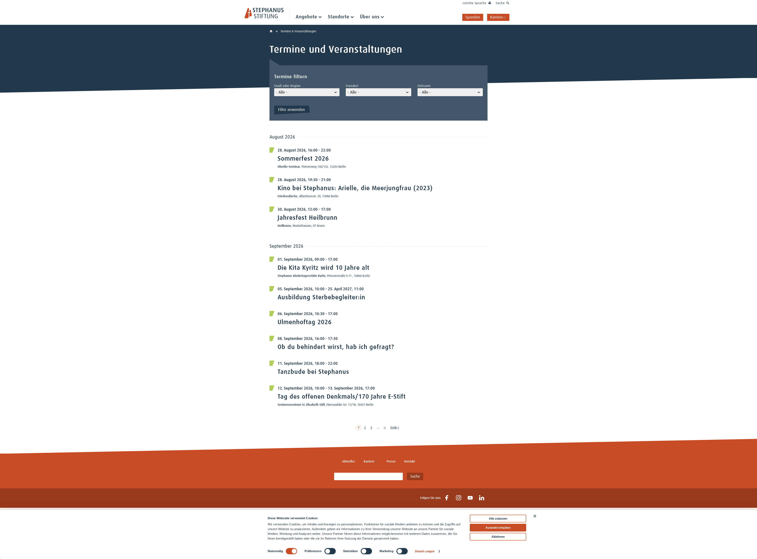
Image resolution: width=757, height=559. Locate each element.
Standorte (338, 17)
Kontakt (409, 461)
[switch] (330, 551)
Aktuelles (348, 461)
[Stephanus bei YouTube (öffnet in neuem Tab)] (470, 498)
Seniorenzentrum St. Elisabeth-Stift (301, 404)
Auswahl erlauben (498, 527)
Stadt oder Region (287, 85)
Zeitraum (424, 85)
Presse (391, 461)
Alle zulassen (498, 518)
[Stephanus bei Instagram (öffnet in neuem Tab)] (458, 498)
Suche (500, 3)
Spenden (472, 17)
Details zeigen (424, 551)
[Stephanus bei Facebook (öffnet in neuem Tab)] (447, 498)
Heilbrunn (284, 225)
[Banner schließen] (534, 516)
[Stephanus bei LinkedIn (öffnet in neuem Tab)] (482, 498)
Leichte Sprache (474, 3)
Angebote (306, 17)
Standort (352, 85)
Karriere (496, 17)
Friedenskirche (287, 196)
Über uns (369, 17)
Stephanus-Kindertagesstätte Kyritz (301, 275)
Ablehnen (498, 536)
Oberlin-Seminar (289, 166)
